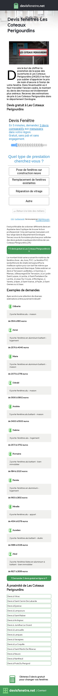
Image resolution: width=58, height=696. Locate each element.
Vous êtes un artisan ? (43, 221)
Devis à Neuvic (14, 653)
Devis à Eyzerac (14, 605)
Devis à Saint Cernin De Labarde (22, 601)
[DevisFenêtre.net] (29, 9)
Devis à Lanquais (14, 634)
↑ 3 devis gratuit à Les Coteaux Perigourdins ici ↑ (29, 250)
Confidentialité (19, 219)
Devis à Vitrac (13, 596)
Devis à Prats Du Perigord (18, 663)
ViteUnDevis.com (43, 219)
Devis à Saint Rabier (16, 615)
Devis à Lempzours (16, 610)
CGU (12, 219)
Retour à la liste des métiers (30, 211)
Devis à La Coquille (15, 644)
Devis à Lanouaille (15, 629)
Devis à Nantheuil (15, 658)
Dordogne (29, 99)
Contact (42, 690)
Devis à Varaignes (15, 639)
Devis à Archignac (15, 620)
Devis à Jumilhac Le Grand (19, 625)
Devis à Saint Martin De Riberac (21, 649)
